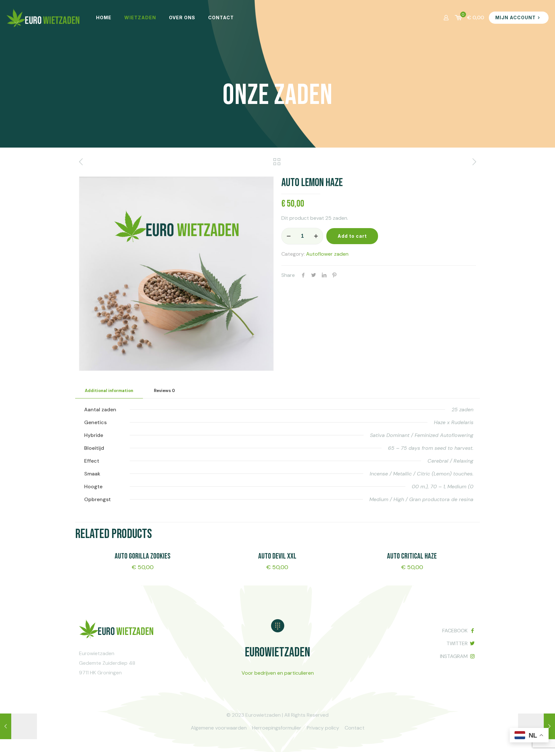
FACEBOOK (455, 630)
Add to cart (352, 236)
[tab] (109, 391)
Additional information (109, 390)
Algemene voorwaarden (219, 727)
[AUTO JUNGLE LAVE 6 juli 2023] (18, 726)
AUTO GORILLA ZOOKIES (143, 556)
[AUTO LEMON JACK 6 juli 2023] (536, 726)
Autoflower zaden (327, 254)
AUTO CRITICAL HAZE (412, 556)
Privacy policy (323, 727)
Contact (355, 727)
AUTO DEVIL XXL (277, 556)
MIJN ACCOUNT (515, 17)
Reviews (164, 390)
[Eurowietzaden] (43, 17)
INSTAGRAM (454, 656)
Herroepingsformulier (276, 727)
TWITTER (457, 643)
